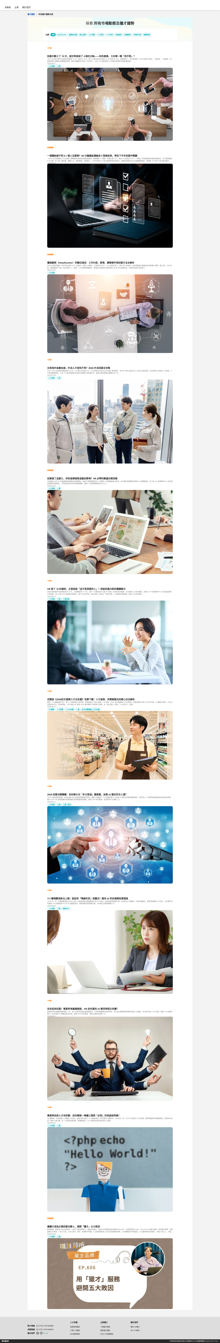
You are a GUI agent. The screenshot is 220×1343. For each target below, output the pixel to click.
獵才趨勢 (31, 14)
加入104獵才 (135, 1330)
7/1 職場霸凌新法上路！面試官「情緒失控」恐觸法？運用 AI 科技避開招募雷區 (87, 898)
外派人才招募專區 (106, 1334)
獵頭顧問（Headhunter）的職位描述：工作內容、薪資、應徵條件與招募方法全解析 (90, 262)
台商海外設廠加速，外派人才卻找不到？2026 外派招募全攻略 (78, 367)
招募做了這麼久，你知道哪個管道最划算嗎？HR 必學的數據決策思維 (82, 478)
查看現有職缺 (75, 1327)
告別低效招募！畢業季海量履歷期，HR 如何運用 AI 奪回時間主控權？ (83, 1008)
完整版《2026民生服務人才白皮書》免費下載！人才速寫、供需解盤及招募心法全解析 (91, 699)
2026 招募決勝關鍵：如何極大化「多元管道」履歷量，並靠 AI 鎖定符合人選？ (87, 794)
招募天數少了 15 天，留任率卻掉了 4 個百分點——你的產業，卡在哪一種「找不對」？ (91, 56)
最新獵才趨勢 (105, 1330)
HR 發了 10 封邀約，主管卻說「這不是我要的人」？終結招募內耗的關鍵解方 (86, 588)
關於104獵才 (135, 1327)
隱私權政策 (5, 1341)
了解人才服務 (75, 1330)
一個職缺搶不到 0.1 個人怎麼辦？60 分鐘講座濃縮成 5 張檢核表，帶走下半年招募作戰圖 (92, 155)
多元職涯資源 (75, 1334)
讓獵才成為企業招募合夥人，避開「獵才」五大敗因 (73, 1226)
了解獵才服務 (105, 1327)
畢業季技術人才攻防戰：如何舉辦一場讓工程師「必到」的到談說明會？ (84, 1115)
